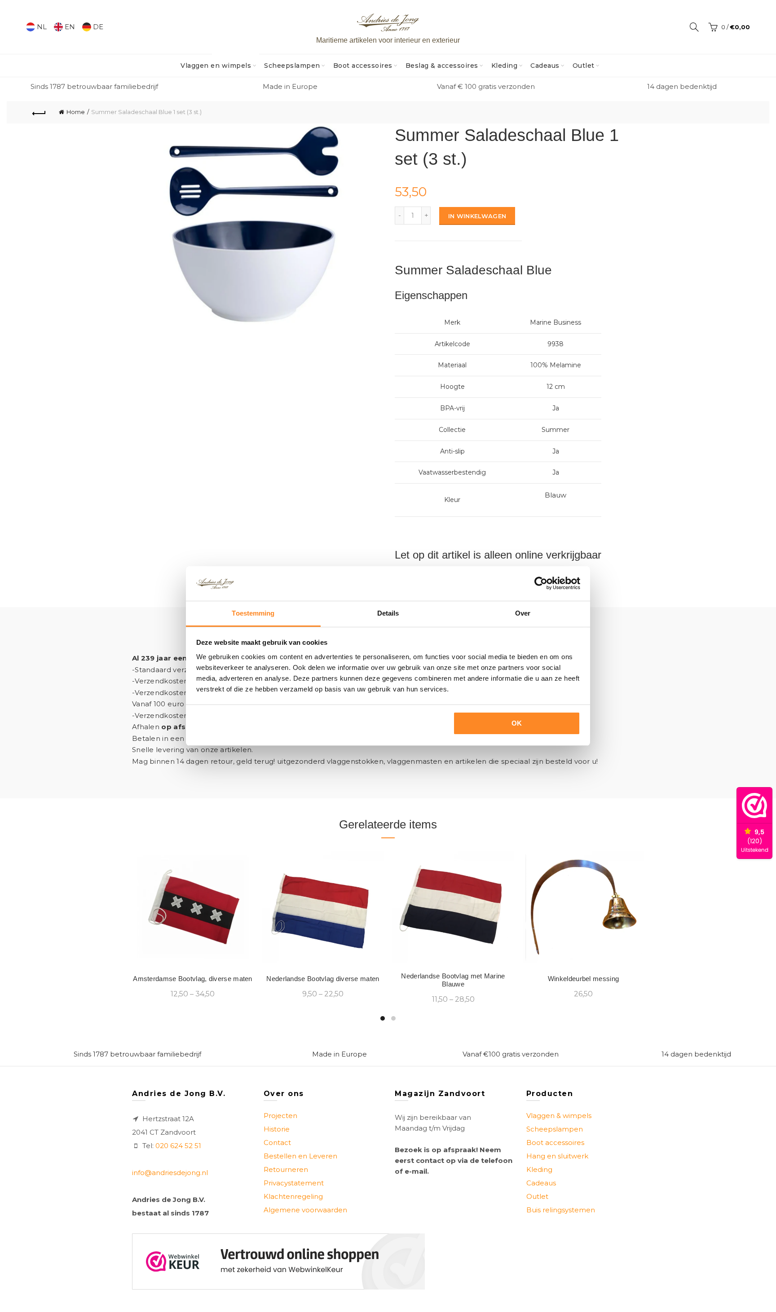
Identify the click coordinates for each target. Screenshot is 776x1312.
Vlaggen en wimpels (219, 62)
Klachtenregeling (293, 1196)
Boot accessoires (362, 66)
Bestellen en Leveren (300, 1156)
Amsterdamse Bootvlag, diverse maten (192, 978)
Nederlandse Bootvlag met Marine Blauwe (453, 980)
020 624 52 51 (178, 1145)
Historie (277, 1129)
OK (516, 723)
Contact (277, 1142)
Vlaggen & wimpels (558, 1115)
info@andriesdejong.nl (170, 1172)
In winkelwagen (477, 216)
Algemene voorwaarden (305, 1210)
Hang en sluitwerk (557, 1156)
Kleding (504, 66)
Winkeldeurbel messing (583, 978)
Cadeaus (545, 66)
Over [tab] (522, 613)
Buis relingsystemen (560, 1210)
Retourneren (286, 1169)
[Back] (39, 112)
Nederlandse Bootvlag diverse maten (322, 978)
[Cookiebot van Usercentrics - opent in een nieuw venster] (541, 583)
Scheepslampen (292, 66)
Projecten (280, 1115)
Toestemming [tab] (253, 613)
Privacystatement (294, 1183)
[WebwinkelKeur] (278, 1261)
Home (75, 111)
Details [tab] (388, 613)
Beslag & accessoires (442, 66)
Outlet (584, 66)
